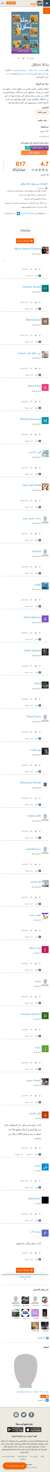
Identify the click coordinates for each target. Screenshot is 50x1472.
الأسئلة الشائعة (22, 1456)
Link (30, 268)
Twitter (23, 58)
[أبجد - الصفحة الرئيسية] (33, 3)
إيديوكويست (44, 136)
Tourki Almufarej (28, 213)
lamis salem (35, 1318)
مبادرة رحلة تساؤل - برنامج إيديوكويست (27, 70)
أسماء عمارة (25, 73)
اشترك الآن (34, 153)
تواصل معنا (33, 1456)
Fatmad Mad (15, 1318)
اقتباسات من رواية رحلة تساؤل (34, 183)
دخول (3, 3)
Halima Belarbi (45, 1305)
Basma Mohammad (35, 1331)
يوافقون (29, 1154)
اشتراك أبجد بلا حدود (8, 1456)
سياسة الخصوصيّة (32, 1467)
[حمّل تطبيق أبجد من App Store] (33, 1429)
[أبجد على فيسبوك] (31, 1415)
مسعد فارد (35, 1231)
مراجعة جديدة (23, 241)
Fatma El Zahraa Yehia (45, 1318)
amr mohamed (15, 1305)
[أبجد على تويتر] (24, 1415)
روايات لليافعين (42, 120)
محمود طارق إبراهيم (25, 1305)
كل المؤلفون (41, 1400)
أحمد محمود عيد (25, 1318)
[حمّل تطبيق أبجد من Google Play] (15, 1429)
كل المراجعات (25, 1276)
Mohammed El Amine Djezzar (45, 1331)
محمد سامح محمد (35, 1305)
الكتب (42, 1456)
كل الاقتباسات (10, 213)
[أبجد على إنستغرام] (16, 1415)
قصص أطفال (42, 112)
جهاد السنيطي (43, 73)
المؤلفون (23, 1459)
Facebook (27, 58)
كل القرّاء (41, 1337)
